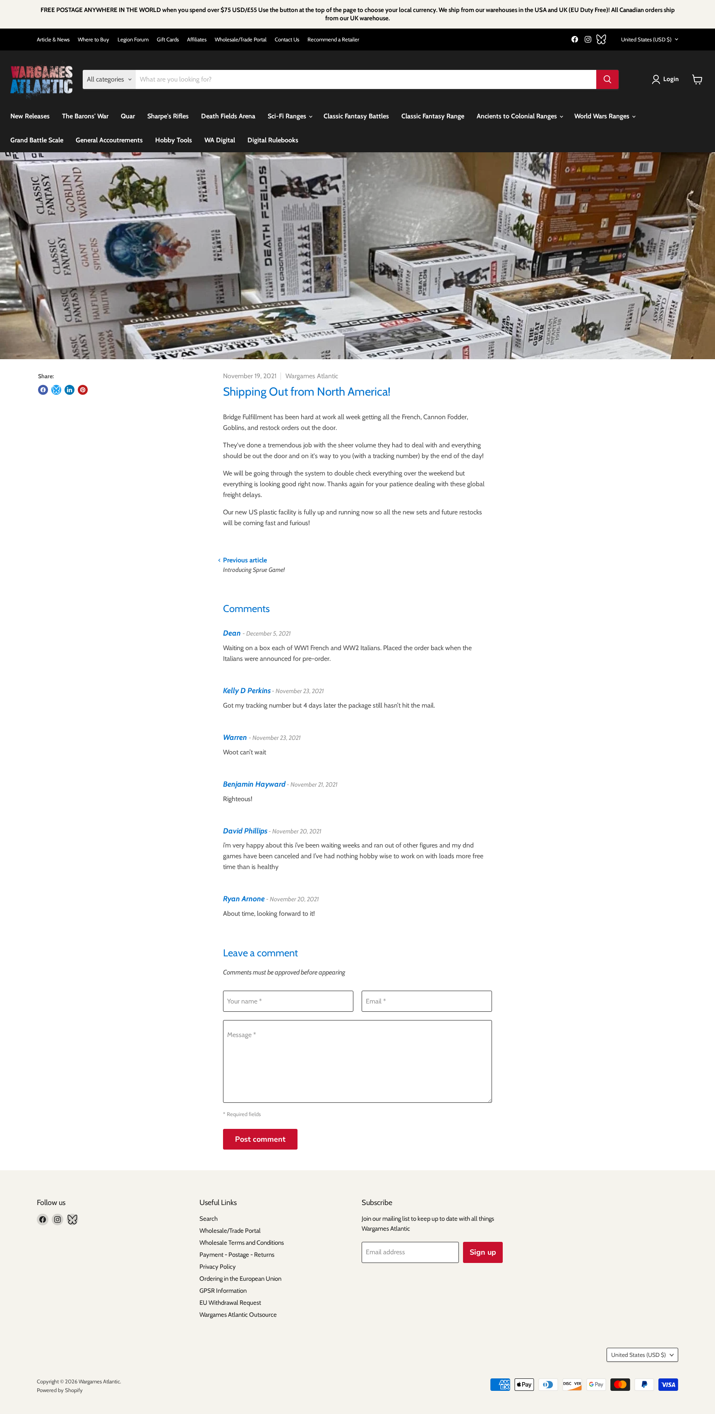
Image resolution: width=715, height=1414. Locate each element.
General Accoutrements (109, 140)
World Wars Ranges (602, 116)
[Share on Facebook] (43, 390)
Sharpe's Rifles (168, 116)
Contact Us (287, 39)
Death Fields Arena (228, 116)
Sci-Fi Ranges (288, 116)
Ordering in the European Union (240, 1278)
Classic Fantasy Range (432, 116)
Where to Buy (93, 39)
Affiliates (196, 39)
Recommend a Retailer (333, 39)
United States (646, 39)
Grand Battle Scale (36, 140)
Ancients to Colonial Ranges (518, 116)
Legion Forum (133, 39)
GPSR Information (223, 1290)
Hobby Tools (173, 140)
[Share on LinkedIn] (69, 390)
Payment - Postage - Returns (236, 1254)
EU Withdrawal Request (230, 1302)
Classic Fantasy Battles (356, 116)
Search (208, 1218)
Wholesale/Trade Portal (240, 39)
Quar (128, 116)
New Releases (30, 116)
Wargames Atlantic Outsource (238, 1314)
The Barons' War (85, 116)
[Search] (607, 79)
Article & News (53, 39)
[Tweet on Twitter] (56, 390)
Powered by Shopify (60, 1390)
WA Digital (219, 140)
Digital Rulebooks (272, 140)
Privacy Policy (217, 1266)
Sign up (483, 1252)
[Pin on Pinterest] (83, 390)
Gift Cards (168, 39)
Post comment (260, 1139)
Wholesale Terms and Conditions (241, 1242)
